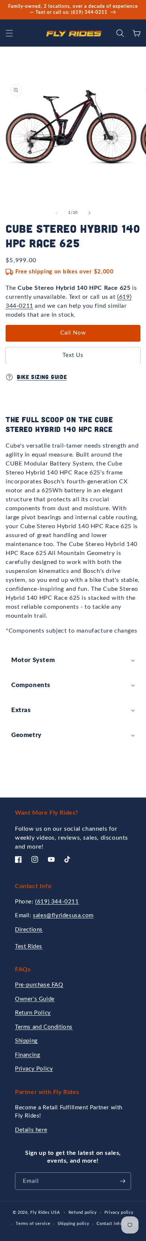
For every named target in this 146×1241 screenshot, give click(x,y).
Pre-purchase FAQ (39, 985)
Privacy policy (119, 1212)
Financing (27, 1055)
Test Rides (28, 946)
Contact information (117, 1224)
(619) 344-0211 (57, 902)
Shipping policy (73, 1224)
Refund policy (83, 1212)
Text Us (73, 355)
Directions (29, 930)
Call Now (73, 333)
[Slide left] (56, 213)
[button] (9, 33)
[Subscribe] (122, 1181)
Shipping (26, 1041)
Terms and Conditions (44, 1027)
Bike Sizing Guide (42, 376)
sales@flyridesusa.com (63, 915)
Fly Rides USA (45, 1212)
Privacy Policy (34, 1069)
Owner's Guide (35, 999)
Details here (31, 1130)
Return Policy (33, 1013)
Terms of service (33, 1224)
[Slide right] (89, 213)
